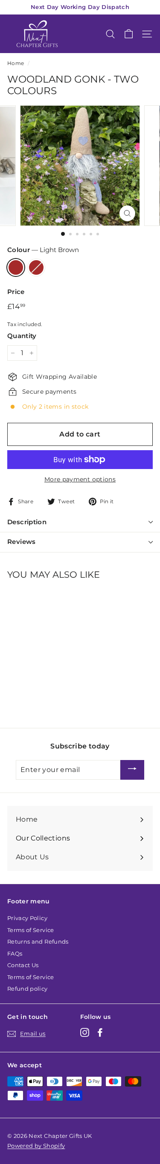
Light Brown (15, 267)
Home (15, 63)
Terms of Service (30, 929)
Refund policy (27, 988)
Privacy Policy (27, 918)
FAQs (14, 953)
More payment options (80, 479)
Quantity (22, 336)
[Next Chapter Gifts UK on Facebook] (100, 1032)
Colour (43, 250)
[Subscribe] (132, 770)
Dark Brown (36, 267)
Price (16, 292)
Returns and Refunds (38, 941)
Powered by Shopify (36, 1145)
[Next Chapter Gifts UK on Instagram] (84, 1032)
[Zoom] (127, 213)
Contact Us (23, 965)
